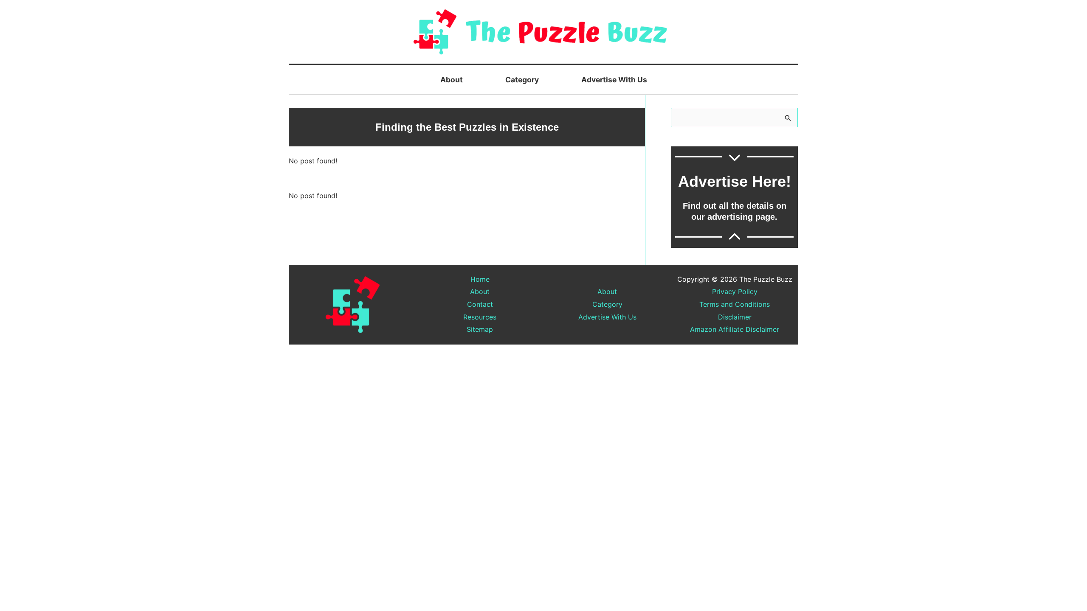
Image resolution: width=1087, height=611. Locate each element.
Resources (479, 317)
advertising (730, 216)
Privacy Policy (735, 291)
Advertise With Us (614, 79)
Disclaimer (735, 317)
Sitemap (480, 329)
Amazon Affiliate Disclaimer (734, 329)
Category (522, 79)
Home (480, 279)
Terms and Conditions (734, 304)
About (451, 79)
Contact (480, 304)
